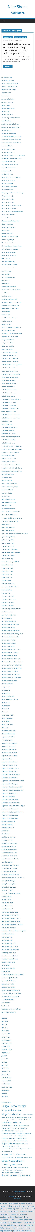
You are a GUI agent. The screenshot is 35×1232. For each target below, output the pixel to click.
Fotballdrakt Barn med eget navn (11, 365)
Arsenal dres (5, 96)
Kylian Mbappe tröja (7, 540)
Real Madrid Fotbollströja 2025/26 (12, 924)
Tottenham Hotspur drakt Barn (11, 993)
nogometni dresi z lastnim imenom (12, 812)
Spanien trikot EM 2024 (8, 987)
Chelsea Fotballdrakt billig (9, 236)
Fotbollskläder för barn (8, 402)
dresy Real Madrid (26, 1211)
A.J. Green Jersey (6, 77)
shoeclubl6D (18, 40)
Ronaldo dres (5, 965)
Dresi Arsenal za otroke (8, 287)
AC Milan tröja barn (7, 80)
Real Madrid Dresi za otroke (10, 915)
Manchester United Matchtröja (11, 677)
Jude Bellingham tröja (8, 499)
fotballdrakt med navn (8, 380)
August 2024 (5, 1090)
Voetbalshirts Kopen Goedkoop (11, 1009)
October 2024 (5, 1084)
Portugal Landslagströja (8, 884)
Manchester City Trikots (8, 643)
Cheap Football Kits (8, 1225)
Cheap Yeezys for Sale (8, 227)
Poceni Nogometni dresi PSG (10, 874)
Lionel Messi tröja (7, 574)
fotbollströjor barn (7, 424)
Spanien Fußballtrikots (8, 981)
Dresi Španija (5, 315)
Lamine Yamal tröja (7, 559)
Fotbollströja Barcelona (8, 405)
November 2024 (6, 1081)
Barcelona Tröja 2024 (8, 149)
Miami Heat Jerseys (28, 1206)
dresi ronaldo (5, 312)
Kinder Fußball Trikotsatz (9, 515)
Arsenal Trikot (5, 105)
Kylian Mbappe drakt (8, 527)
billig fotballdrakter (7, 183)
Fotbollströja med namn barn (10, 415)
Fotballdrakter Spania (8, 396)
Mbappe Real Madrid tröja (9, 699)
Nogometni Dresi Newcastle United (12, 790)
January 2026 (5, 1037)
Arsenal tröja (5, 111)
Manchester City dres (8, 627)
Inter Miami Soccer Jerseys (9, 487)
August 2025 (5, 1053)
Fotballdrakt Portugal (8, 387)
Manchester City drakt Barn (10, 624)
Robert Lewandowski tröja (9, 959)
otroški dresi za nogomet (9, 843)
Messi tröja (4, 727)
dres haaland (5, 258)
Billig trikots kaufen (7, 190)
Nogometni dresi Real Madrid (10, 802)
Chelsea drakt (5, 230)
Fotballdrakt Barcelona (8, 355)
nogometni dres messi (8, 746)
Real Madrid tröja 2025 (8, 943)
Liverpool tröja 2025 (7, 596)
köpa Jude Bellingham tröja (9, 521)
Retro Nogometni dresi (8, 953)
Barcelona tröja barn (7, 152)
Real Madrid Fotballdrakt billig (10, 921)
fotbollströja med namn (8, 412)
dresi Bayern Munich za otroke (11, 290)
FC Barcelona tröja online (9, 352)
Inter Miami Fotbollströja (9, 484)
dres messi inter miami (8, 268)
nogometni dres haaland (9, 743)
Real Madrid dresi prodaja (9, 912)
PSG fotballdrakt (6, 896)
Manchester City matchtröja (10, 637)
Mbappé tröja (5, 702)
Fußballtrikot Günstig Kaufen (10, 452)
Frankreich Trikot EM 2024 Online (11, 446)
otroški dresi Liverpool (20, 37)
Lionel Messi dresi (7, 568)
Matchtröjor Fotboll (7, 684)
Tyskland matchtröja (7, 999)
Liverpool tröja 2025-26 (8, 599)
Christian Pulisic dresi (8, 243)
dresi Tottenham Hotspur (9, 318)
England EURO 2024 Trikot (9, 337)
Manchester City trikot (8, 640)
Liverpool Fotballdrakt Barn (9, 587)
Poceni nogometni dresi (8, 871)
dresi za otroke (8, 37)
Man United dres (6, 618)
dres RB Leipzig (6, 271)
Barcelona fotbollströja (8, 133)
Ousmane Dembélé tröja (9, 856)
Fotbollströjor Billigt (7, 430)
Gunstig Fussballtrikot (8, 462)
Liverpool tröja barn (7, 602)
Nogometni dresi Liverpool (9, 784)
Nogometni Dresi (6, 759)
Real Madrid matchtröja (8, 928)
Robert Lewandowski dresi (9, 956)
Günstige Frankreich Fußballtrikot (11, 468)
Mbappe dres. (5, 690)
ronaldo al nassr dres (8, 962)
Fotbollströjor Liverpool (8, 433)
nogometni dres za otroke (9, 756)
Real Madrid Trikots (7, 934)
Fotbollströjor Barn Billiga (9, 427)
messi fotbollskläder (7, 715)
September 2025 (6, 1049)
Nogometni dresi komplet (9, 777)
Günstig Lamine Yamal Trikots (10, 465)
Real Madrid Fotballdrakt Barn (10, 918)
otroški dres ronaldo (7, 828)
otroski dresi (5, 834)
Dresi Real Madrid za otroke (10, 305)
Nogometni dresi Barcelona (10, 768)
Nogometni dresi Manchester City (11, 787)
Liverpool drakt (6, 580)
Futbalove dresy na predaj (22, 1231)
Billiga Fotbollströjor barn (9, 208)
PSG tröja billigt (6, 899)
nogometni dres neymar (9, 749)
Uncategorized (6, 1003)
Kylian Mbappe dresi (7, 530)
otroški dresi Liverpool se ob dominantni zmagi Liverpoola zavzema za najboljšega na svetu (16, 49)
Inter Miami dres (6, 480)
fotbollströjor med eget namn (10, 437)
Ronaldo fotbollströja (8, 968)
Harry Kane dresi (6, 477)
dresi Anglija (5, 283)
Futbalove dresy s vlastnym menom (12, 1228)
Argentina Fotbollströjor (8, 89)
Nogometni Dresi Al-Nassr (9, 762)
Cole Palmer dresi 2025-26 (9, 249)
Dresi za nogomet (6, 321)
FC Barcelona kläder (7, 346)
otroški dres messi (7, 824)
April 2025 (4, 1065)
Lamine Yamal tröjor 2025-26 (10, 562)
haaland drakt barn (7, 474)
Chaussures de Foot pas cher (10, 221)
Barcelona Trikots (6, 146)
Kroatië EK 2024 (6, 524)
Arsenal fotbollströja (7, 99)
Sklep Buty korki (14, 1206)
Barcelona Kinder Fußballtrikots (11, 143)
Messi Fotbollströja (7, 718)
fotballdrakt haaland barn (9, 371)
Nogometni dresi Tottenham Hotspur (13, 806)
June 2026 (4, 1021)
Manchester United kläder (9, 671)
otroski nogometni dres (8, 846)
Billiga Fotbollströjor (7, 196)
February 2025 (5, 1071)
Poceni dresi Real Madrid (9, 868)
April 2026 (4, 1028)
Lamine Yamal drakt (7, 543)
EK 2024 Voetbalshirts (8, 330)
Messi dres (4, 712)
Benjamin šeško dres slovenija (10, 177)
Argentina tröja (6, 93)
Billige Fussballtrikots (18, 1214)
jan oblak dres (5, 496)
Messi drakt (5, 709)
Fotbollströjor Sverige (8, 443)
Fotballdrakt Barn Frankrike (9, 358)
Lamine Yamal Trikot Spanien (10, 552)
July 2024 (4, 1093)
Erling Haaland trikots (8, 343)
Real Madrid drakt (7, 903)
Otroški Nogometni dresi (9, 853)
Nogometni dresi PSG (8, 796)
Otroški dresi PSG (6, 840)
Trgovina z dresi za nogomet (10, 996)
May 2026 (4, 1024)
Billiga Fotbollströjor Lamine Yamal (12, 211)
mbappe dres (5, 687)
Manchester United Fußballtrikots (11, 665)
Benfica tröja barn (7, 174)
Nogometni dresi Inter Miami (10, 774)
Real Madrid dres (6, 906)
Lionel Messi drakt (7, 565)
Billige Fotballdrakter (7, 215)
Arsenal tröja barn (7, 115)
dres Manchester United (9, 265)
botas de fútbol (6, 218)
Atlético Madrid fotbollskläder (10, 127)
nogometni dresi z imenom (9, 809)
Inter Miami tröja (6, 493)
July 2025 (4, 1056)
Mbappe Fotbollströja (8, 696)
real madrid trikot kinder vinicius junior (13, 931)
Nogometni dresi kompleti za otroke (12, 781)
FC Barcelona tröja (7, 349)
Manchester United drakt (9, 656)
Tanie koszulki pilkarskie (24, 1225)
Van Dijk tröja (5, 1006)
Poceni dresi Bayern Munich (10, 865)
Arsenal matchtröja (7, 102)
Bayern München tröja (8, 161)
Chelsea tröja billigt (7, 240)
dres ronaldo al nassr (8, 277)
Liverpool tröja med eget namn (11, 609)
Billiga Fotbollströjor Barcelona (11, 205)
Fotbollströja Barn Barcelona (10, 408)
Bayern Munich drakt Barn (9, 165)
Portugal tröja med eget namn (10, 893)
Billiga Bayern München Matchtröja (12, 193)
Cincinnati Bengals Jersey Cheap (11, 246)
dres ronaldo (5, 274)
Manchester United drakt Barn (11, 659)
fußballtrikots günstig (8, 455)
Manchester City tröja (8, 646)
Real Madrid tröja (6, 937)
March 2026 (5, 1031)
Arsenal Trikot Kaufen (8, 108)
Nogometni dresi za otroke (9, 815)
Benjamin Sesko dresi (8, 180)
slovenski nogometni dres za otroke (12, 974)
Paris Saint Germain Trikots (9, 859)
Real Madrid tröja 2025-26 (9, 946)
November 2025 (6, 1043)
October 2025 (5, 1046)
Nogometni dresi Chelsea (9, 771)
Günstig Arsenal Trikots (8, 459)
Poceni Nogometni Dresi (9, 1167)
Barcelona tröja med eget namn (11, 158)
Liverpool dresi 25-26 (8, 584)
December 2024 (6, 1078)
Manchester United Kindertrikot (11, 668)
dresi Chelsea (5, 293)
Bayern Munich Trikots (8, 168)
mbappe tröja (5, 706)
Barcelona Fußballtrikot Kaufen (11, 140)
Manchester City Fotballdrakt (10, 630)
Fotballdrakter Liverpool (8, 393)
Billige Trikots (4, 1214)
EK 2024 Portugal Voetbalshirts (11, 327)
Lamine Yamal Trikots (8, 555)
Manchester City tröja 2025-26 (10, 649)
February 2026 (5, 1034)
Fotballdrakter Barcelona (9, 390)
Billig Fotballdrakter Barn (9, 186)
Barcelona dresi (6, 130)
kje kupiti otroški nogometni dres (11, 518)
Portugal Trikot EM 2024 (8, 887)
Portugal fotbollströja (8, 881)
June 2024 (4, 1096)
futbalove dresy (29, 1222)
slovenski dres (5, 971)
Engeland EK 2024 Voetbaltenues (11, 333)
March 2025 (5, 1068)
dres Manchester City (8, 261)
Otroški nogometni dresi (9, 849)
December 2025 (6, 1040)
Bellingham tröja (6, 171)
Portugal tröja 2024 (7, 890)
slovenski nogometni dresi (9, 978)
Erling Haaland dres (7, 340)
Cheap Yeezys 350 (7, 224)
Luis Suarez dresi (6, 612)
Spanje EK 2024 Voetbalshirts (10, 990)
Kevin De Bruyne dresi (8, 509)
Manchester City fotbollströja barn (12, 634)
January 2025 (5, 1074)
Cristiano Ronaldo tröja (8, 255)
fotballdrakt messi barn (8, 383)
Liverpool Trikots (6, 590)
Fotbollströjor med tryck (8, 440)
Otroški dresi (5, 831)
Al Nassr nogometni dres (9, 86)
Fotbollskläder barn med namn (11, 399)
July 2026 (4, 1018)
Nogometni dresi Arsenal (9, 765)
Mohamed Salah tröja (8, 734)
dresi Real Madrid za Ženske (10, 308)
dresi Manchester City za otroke (11, 302)
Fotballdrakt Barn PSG (8, 368)
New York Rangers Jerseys (10, 1209)
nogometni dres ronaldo (9, 752)
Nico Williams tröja (7, 740)
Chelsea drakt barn (7, 233)
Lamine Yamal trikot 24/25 (9, 549)
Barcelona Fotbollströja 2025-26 (11, 136)
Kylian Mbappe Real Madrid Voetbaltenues (14, 534)
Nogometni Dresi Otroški (9, 793)
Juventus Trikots (6, 505)
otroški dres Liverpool (8, 821)
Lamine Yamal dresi (7, 546)
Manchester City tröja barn (9, 652)
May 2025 (4, 1062)
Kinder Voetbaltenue (15, 1222)
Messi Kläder (5, 721)
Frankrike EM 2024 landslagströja (11, 449)
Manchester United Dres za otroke (12, 662)
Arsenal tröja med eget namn (10, 118)
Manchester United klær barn (10, 674)
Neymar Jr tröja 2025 (7, 737)
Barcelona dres (13, 1211)
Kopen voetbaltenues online (10, 1203)
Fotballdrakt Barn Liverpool (9, 362)
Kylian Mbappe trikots (8, 537)
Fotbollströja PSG (6, 421)
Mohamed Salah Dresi (8, 731)
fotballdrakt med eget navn (9, 377)
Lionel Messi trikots (7, 571)
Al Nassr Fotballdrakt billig (9, 83)
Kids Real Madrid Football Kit (10, 512)
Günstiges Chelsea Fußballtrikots (11, 471)
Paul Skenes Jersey (7, 862)
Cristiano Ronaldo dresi (8, 252)
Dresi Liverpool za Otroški (9, 299)
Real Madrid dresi (7, 909)
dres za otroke (5, 280)
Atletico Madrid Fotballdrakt (10, 124)
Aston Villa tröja (6, 121)
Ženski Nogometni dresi (8, 1012)
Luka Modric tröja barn (8, 615)
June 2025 (4, 1059)
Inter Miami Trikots (7, 490)
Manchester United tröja (9, 681)
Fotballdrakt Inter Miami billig (10, 374)
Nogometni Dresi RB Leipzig (10, 799)
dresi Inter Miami (6, 296)
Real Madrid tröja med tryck (10, 949)
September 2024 (6, 1087)
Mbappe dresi (5, 693)
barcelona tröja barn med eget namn (13, 155)
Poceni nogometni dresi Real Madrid (12, 878)
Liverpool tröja (5, 593)
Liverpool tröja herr (7, 605)
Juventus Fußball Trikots (9, 502)
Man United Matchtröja (8, 621)
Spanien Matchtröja (7, 984)
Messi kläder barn (7, 724)
